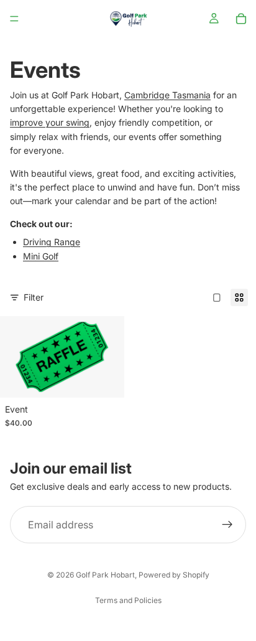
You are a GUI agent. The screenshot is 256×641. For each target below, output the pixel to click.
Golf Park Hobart (105, 574)
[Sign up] (227, 525)
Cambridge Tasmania (167, 95)
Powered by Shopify (174, 574)
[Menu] (14, 18)
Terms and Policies (128, 600)
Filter (33, 297)
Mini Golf (40, 256)
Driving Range (51, 241)
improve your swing (49, 122)
